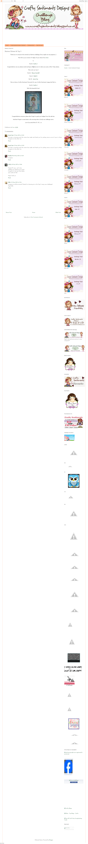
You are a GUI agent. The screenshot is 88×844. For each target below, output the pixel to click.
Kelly (9, 182)
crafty (9, 164)
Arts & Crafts (70, 829)
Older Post (58, 212)
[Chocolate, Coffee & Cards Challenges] (74, 662)
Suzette (66, 68)
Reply (9, 140)
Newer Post (9, 212)
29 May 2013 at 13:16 (16, 182)
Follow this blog (73, 782)
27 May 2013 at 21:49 (19, 135)
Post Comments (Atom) (37, 217)
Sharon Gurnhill (35, 73)
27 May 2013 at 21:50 (19, 145)
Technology (67, 829)
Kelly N (35, 76)
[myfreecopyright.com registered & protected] (73, 754)
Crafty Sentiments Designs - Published (18, 45)
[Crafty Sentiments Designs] (68, 773)
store (47, 57)
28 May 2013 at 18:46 (17, 164)
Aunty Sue (35, 79)
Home (7, 45)
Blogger (51, 840)
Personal (65, 829)
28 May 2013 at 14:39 (18, 155)
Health (73, 829)
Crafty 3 (35, 63)
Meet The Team (39, 45)
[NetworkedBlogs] (73, 780)
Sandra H (10, 155)
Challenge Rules (31, 45)
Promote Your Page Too (68, 774)
